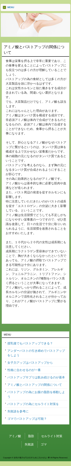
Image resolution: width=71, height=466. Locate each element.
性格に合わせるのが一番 (24, 370)
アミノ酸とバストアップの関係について (34, 384)
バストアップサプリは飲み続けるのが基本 (36, 377)
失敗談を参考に (18, 411)
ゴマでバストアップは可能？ (27, 418)
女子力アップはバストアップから (30, 362)
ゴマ (44, 444)
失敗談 (29, 444)
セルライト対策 (51, 436)
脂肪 (31, 436)
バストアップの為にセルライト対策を (33, 404)
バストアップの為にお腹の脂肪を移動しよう (36, 394)
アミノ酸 (15, 436)
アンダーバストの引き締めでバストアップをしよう (36, 353)
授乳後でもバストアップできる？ (30, 343)
